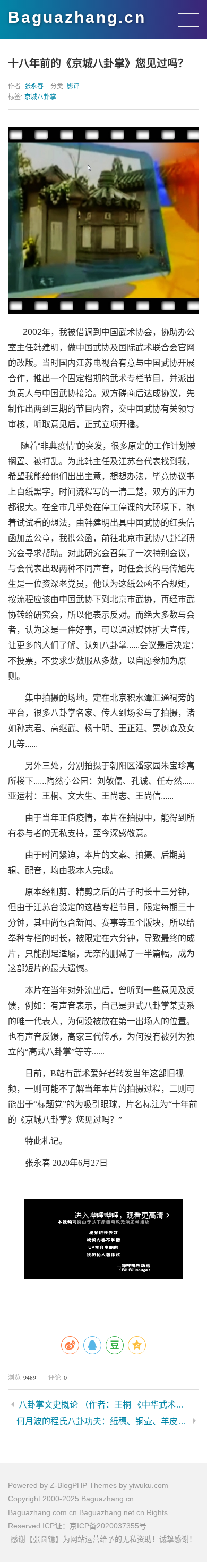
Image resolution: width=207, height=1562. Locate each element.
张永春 (34, 86)
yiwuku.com (148, 1485)
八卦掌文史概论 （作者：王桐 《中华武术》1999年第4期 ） (105, 1404)
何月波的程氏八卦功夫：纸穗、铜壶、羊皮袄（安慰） (102, 1421)
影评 (73, 86)
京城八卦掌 (40, 97)
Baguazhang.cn (77, 17)
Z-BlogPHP (68, 1485)
